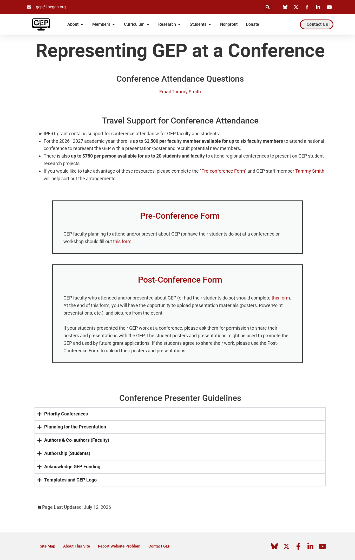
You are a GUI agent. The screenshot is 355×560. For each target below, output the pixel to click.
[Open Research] (179, 24)
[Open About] (82, 24)
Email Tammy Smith (180, 91)
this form (122, 241)
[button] (268, 7)
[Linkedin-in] (310, 546)
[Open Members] (113, 24)
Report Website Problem (119, 546)
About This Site (76, 546)
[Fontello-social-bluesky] (274, 546)
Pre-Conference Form (180, 216)
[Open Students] (210, 24)
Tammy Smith (309, 171)
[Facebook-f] (298, 546)
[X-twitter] (286, 546)
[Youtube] (322, 546)
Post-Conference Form (180, 280)
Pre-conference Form (223, 171)
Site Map (47, 546)
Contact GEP (159, 546)
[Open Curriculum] (148, 24)
